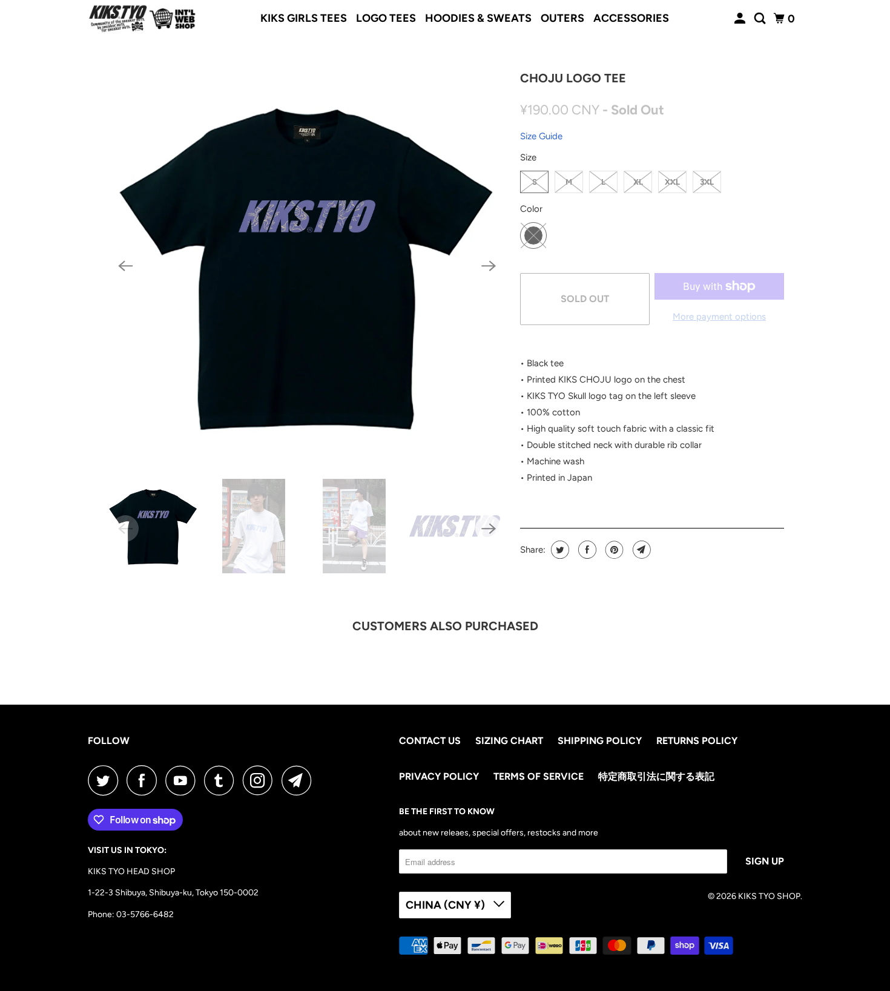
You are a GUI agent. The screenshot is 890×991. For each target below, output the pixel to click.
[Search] (761, 19)
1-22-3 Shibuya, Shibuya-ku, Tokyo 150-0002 (173, 892)
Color (531, 208)
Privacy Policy (439, 776)
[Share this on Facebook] (585, 550)
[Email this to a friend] (640, 550)
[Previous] (125, 265)
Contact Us (430, 740)
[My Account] (741, 19)
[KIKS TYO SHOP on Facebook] (145, 780)
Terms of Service (538, 776)
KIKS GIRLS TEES (303, 18)
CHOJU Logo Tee (573, 78)
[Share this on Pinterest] (613, 550)
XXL (672, 181)
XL (638, 181)
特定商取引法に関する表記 (656, 776)
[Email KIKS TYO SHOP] (300, 780)
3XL (707, 181)
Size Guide (541, 136)
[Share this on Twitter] (558, 550)
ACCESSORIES (631, 18)
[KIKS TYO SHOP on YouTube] (183, 780)
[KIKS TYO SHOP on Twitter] (106, 780)
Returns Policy (696, 740)
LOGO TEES (386, 18)
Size (528, 157)
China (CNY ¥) (446, 905)
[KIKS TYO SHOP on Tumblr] (222, 780)
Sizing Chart (509, 740)
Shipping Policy (600, 740)
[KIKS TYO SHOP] (142, 19)
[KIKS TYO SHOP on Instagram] (261, 780)
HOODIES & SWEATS (478, 18)
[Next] (488, 265)
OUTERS (562, 18)
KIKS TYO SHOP (769, 896)
